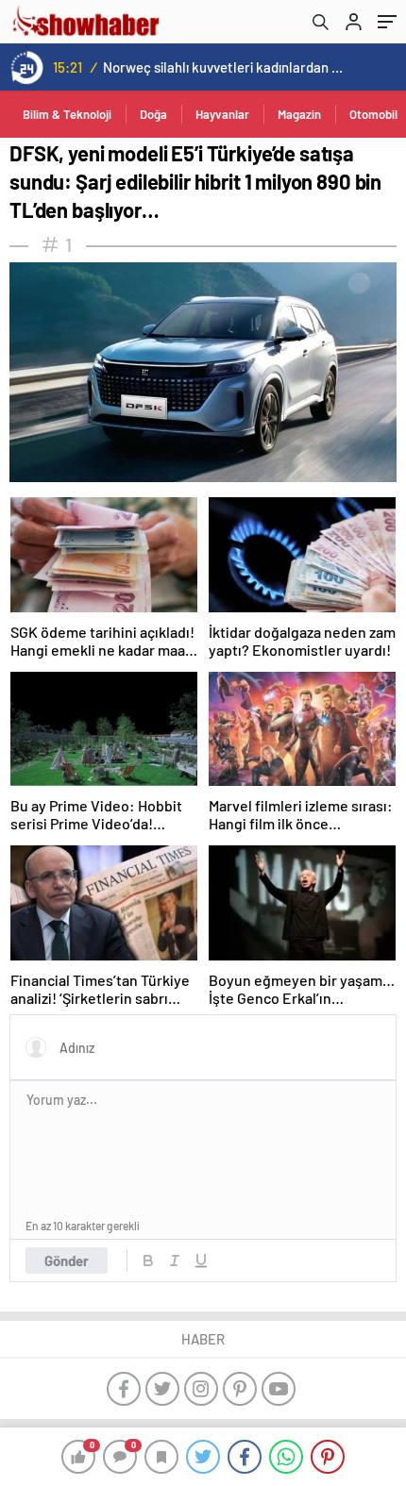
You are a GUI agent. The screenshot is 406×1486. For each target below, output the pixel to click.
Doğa (153, 114)
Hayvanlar (222, 114)
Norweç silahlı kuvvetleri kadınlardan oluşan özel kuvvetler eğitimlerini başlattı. (223, 66)
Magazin (299, 114)
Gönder (66, 1260)
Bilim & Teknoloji (67, 114)
